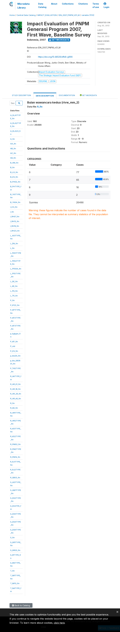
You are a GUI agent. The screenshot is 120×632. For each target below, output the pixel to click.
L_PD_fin (14, 291)
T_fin (12, 571)
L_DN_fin (14, 243)
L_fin (12, 248)
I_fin (12, 212)
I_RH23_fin (15, 231)
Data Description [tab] (45, 96)
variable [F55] (88, 15)
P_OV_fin (14, 351)
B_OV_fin (14, 177)
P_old (12, 346)
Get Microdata (60, 40)
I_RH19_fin (14, 226)
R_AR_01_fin (15, 384)
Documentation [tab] (67, 95)
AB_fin (13, 148)
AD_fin (13, 158)
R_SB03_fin (15, 477)
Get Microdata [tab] (89, 95)
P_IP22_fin (14, 305)
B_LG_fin (14, 172)
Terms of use (95, 5)
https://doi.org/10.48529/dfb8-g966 (55, 57)
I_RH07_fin (14, 216)
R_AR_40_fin (15, 398)
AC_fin (13, 153)
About (54, 4)
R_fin (12, 403)
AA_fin (13, 143)
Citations (83, 4)
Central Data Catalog (26, 15)
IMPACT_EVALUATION (47, 15)
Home (12, 15)
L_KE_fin (14, 286)
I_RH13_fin (14, 221)
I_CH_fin (13, 207)
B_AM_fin (14, 163)
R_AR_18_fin (15, 389)
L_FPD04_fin (15, 268)
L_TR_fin (14, 295)
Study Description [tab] (21, 95)
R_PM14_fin (15, 457)
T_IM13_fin (14, 583)
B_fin (12, 167)
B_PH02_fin (15, 182)
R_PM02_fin (15, 444)
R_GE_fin (14, 408)
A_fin (12, 139)
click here (59, 622)
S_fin (12, 537)
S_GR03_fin (15, 550)
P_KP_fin (14, 341)
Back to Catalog (22, 605)
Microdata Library (23, 5)
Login (106, 7)
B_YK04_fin (15, 202)
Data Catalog (42, 5)
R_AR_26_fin (15, 394)
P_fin (12, 300)
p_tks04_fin (15, 356)
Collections (68, 4)
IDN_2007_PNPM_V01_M (69, 15)
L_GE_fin (14, 281)
